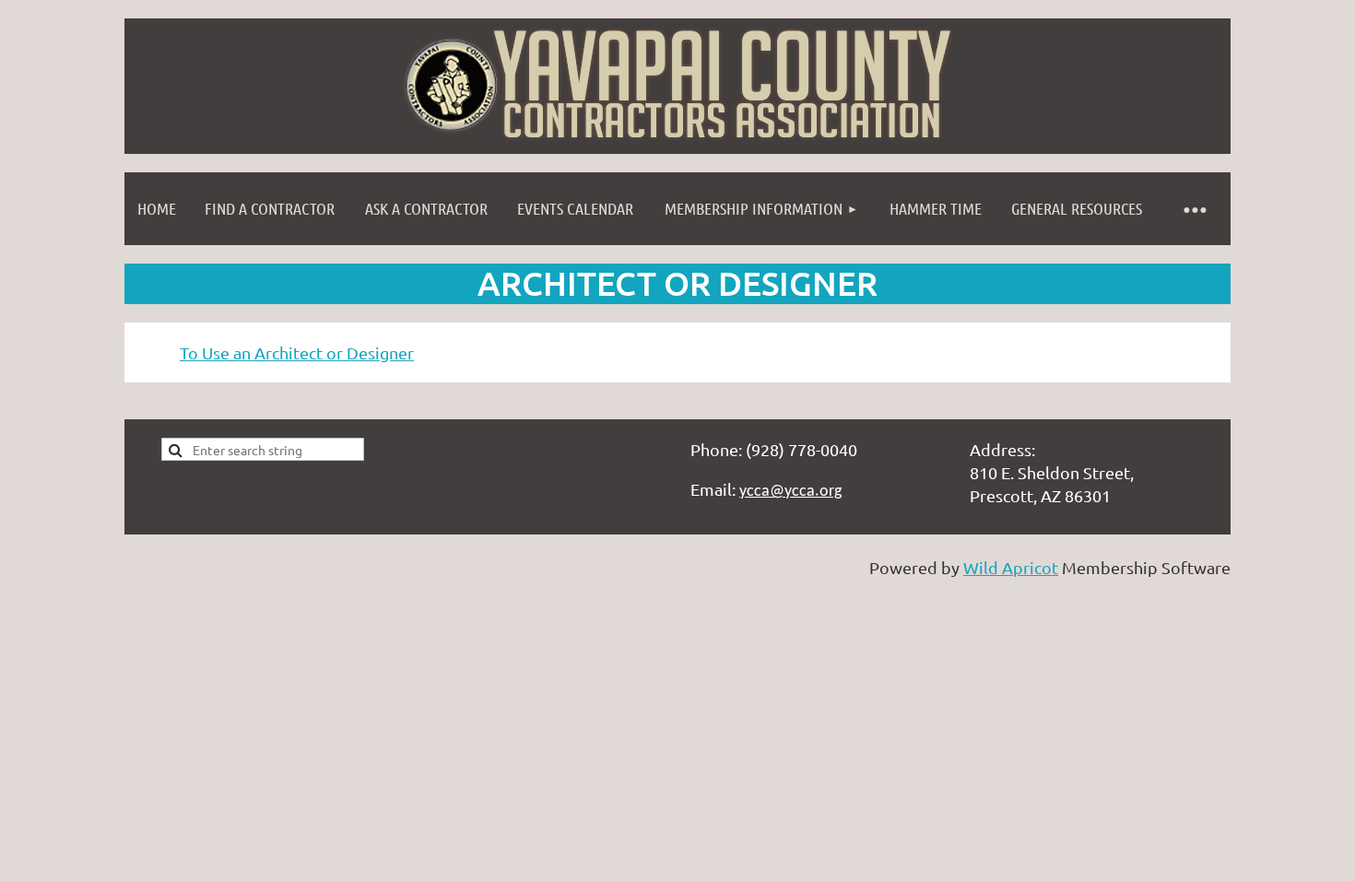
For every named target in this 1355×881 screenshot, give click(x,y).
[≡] (1194, 208)
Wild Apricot (1010, 567)
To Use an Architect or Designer (297, 352)
